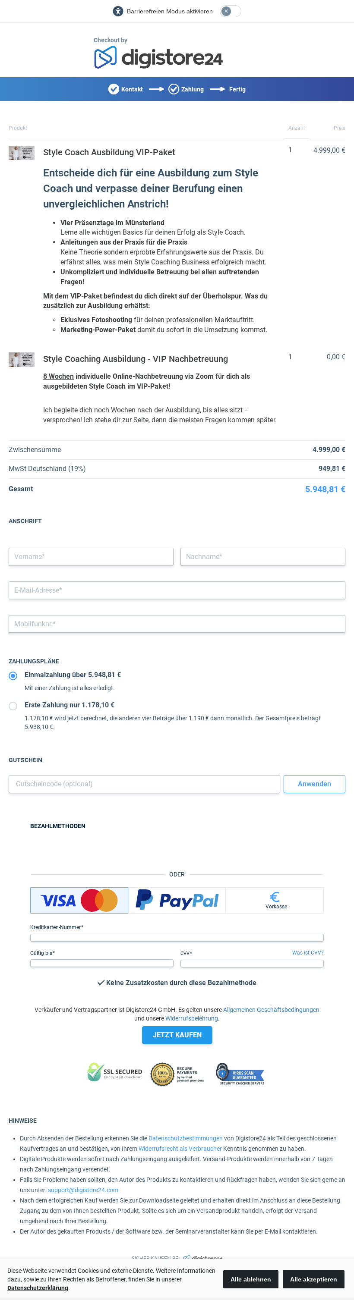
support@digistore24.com (83, 1190)
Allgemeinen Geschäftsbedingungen (271, 1009)
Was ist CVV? (308, 953)
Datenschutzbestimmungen (186, 1138)
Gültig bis (42, 953)
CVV (185, 953)
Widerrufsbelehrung (191, 1018)
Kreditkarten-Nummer (56, 927)
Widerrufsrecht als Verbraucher (180, 1148)
